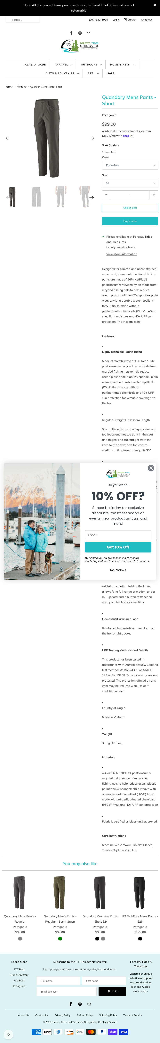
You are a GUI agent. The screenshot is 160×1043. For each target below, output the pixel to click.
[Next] (92, 138)
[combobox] (23, 19)
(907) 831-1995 (98, 19)
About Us (23, 1015)
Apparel (62, 64)
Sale (111, 73)
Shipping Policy (108, 1015)
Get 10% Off (118, 547)
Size (105, 175)
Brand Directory (19, 974)
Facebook (19, 980)
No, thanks (118, 570)
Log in (116, 19)
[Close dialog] (151, 468)
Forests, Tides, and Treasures (67, 1022)
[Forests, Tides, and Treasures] (80, 47)
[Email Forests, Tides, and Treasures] (88, 33)
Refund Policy (85, 1015)
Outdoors (89, 64)
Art (91, 73)
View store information (121, 254)
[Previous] (8, 138)
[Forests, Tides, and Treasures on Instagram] (80, 33)
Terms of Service (132, 1015)
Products (22, 86)
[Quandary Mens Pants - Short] (50, 138)
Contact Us (41, 1015)
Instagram (19, 985)
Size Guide (109, 145)
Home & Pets (121, 64)
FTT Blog (19, 969)
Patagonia (109, 115)
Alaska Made (35, 64)
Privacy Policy (62, 1015)
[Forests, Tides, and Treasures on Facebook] (71, 33)
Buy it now (130, 221)
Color (105, 157)
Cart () (131, 19)
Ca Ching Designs (107, 1022)
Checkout (146, 19)
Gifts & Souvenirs (60, 73)
